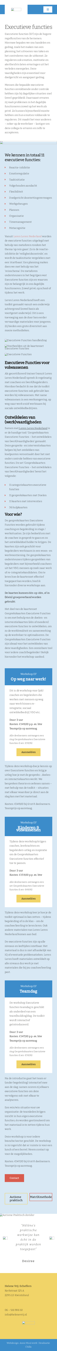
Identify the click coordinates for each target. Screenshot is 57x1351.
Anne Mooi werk (28, 1343)
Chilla (28, 1346)
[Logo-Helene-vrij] (16, 9)
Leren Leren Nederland (27, 236)
